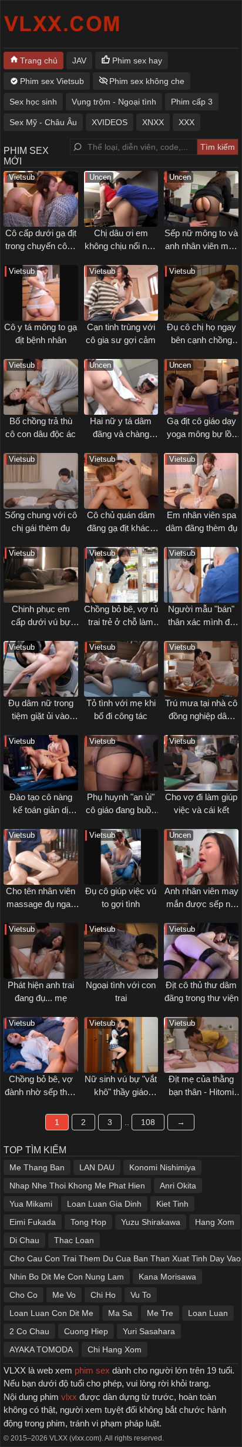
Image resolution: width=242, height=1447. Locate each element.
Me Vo (64, 1295)
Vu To (140, 1295)
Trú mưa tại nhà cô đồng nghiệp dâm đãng (201, 716)
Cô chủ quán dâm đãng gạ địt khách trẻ (121, 528)
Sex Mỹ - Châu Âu (43, 122)
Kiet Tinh (172, 1203)
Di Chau (24, 1240)
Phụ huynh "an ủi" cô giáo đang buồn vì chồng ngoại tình (121, 810)
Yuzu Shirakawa (150, 1222)
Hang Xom (214, 1222)
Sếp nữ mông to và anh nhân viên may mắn (201, 246)
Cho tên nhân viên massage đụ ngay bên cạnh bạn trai (40, 904)
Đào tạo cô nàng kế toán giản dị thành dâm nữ (40, 810)
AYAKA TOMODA (41, 1349)
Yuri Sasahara (149, 1331)
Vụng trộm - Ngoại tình (114, 101)
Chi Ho (103, 1295)
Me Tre (160, 1313)
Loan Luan (208, 1313)
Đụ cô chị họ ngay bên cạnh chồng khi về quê (201, 340)
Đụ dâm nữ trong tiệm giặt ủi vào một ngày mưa (40, 716)
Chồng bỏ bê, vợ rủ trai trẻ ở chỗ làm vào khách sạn (121, 622)
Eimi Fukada (32, 1222)
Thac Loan (74, 1240)
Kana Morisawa (167, 1276)
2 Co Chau (29, 1331)
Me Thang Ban (37, 1167)
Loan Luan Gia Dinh (104, 1203)
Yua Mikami (30, 1203)
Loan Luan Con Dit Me (51, 1313)
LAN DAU (97, 1167)
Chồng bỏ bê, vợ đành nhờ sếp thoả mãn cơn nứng (40, 1092)
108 (148, 1122)
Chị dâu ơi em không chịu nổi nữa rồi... (121, 246)
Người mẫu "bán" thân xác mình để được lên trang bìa (201, 622)
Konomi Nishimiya (162, 1167)
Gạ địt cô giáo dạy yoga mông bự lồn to (201, 434)
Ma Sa (120, 1313)
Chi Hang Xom (115, 1349)
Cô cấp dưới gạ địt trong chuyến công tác (40, 246)
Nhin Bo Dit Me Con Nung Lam (66, 1276)
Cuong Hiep (86, 1331)
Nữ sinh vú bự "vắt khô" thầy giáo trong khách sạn (121, 1092)
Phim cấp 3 (192, 101)
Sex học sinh (33, 101)
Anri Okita (178, 1185)
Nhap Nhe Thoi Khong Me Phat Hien (77, 1185)
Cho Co (23, 1295)
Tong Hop (88, 1222)
